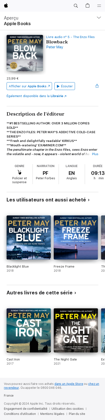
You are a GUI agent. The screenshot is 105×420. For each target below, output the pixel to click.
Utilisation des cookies (68, 408)
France (9, 395)
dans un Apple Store (68, 384)
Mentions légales (52, 414)
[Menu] (99, 6)
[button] (76, 6)
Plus (95, 154)
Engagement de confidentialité (25, 408)
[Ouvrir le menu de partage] (97, 86)
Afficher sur (27, 86)
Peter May (54, 47)
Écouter (67, 86)
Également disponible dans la (35, 96)
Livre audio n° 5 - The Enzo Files (70, 37)
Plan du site (77, 414)
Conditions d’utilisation (20, 414)
